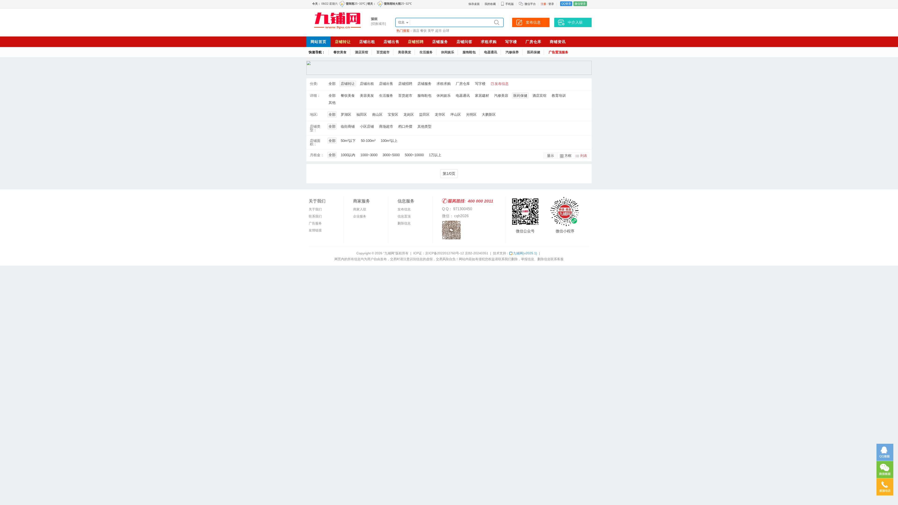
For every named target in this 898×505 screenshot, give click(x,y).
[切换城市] (378, 23)
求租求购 (489, 42)
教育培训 (559, 95)
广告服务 (315, 223)
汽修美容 (501, 95)
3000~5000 (391, 155)
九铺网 (525, 253)
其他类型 (424, 126)
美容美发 (404, 52)
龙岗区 (408, 114)
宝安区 (393, 114)
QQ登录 (566, 3)
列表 (583, 156)
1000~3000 (368, 155)
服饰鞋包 (469, 52)
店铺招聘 (416, 42)
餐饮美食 (340, 52)
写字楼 (511, 42)
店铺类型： (315, 128)
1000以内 (348, 155)
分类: (314, 84)
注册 (543, 4)
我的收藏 (490, 4)
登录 (551, 4)
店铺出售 (391, 42)
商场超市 (386, 126)
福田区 (361, 114)
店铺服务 (440, 42)
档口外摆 (405, 126)
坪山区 (455, 114)
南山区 (377, 114)
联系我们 (315, 216)
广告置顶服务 (558, 52)
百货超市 (383, 52)
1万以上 (435, 155)
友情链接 (315, 230)
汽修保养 (512, 52)
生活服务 (426, 52)
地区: (314, 114)
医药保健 (533, 52)
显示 (550, 156)
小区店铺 (367, 126)
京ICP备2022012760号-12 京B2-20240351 (456, 253)
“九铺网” (389, 253)
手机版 (509, 4)
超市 (438, 30)
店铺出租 (367, 42)
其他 (332, 103)
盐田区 (424, 114)
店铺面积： (315, 142)
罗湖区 (346, 114)
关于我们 (315, 209)
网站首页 (318, 42)
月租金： (317, 155)
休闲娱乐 (447, 52)
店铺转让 (343, 42)
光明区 (471, 114)
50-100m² (368, 141)
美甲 (431, 30)
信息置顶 (404, 216)
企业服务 (359, 216)
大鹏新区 (489, 114)
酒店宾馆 (361, 52)
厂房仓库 (533, 42)
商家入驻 (359, 209)
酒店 (416, 30)
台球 (446, 30)
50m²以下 (348, 141)
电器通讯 (490, 52)
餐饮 (423, 30)
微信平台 (530, 4)
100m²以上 (389, 141)
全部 (332, 84)
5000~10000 (414, 155)
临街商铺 (348, 126)
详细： (315, 95)
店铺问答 (464, 42)
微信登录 (580, 3)
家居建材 (482, 95)
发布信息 (502, 84)
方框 (568, 156)
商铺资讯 (558, 42)
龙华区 (440, 114)
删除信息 (404, 223)
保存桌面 (474, 4)
